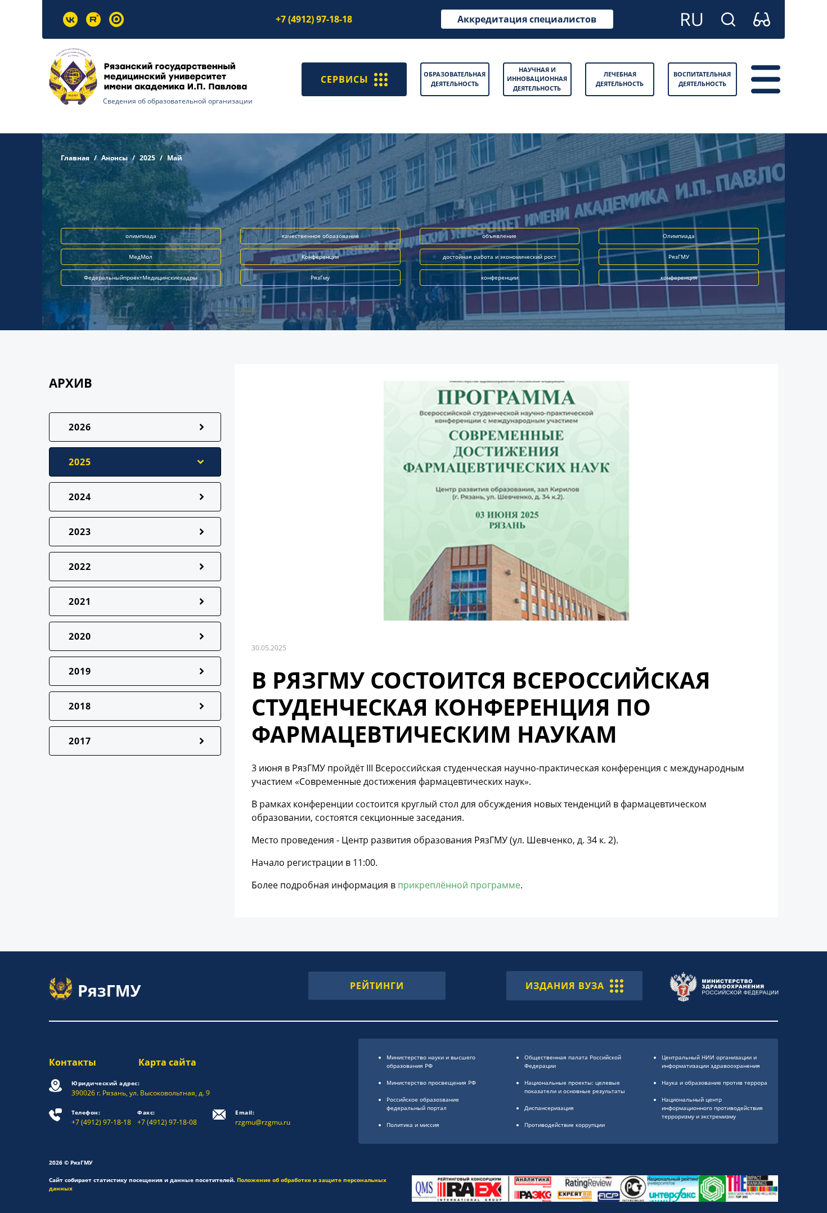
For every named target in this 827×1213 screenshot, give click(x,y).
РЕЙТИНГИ (377, 986)
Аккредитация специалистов (526, 19)
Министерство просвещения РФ (431, 1082)
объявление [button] (499, 236)
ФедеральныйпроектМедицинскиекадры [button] (140, 277)
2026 (80, 427)
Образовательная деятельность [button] (455, 79)
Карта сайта (167, 1062)
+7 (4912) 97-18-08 (167, 1117)
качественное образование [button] (320, 236)
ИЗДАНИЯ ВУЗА (564, 986)
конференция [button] (679, 277)
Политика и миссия (412, 1125)
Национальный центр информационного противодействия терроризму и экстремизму (712, 1107)
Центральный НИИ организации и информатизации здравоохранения (711, 1061)
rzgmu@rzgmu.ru (262, 1117)
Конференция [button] (320, 256)
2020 (80, 636)
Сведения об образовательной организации (178, 101)
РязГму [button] (320, 277)
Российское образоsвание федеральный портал (422, 1103)
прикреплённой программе (459, 885)
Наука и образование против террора (714, 1082)
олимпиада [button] (140, 236)
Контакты (72, 1062)
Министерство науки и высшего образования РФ (430, 1061)
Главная (75, 158)
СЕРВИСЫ (344, 79)
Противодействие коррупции (564, 1125)
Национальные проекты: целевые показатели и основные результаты (574, 1087)
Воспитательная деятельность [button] (702, 79)
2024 (80, 497)
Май (174, 158)
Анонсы (114, 158)
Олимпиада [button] (679, 236)
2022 (80, 566)
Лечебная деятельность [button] (620, 79)
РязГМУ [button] (678, 256)
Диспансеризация (549, 1108)
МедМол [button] (140, 256)
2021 (80, 601)
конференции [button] (499, 277)
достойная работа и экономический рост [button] (499, 256)
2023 (80, 531)
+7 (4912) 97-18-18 (314, 19)
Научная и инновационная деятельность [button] (537, 78)
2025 (147, 158)
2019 (80, 671)
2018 (80, 706)
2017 (80, 741)
